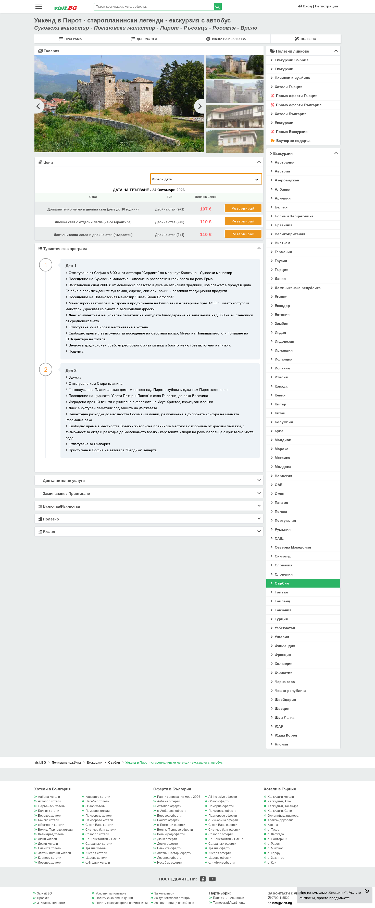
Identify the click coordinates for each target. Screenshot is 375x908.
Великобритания (289, 234)
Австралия (284, 162)
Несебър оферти (169, 862)
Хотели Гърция (288, 87)
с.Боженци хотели (51, 825)
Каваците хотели (97, 797)
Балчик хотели (48, 811)
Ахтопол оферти (169, 806)
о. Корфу (274, 853)
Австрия (282, 171)
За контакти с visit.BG (288, 893)
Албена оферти (168, 801)
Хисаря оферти (219, 853)
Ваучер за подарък (292, 141)
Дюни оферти (167, 839)
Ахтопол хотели (49, 801)
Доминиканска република (297, 288)
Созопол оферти (220, 834)
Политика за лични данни (114, 898)
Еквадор (282, 306)
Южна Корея (285, 735)
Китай (279, 413)
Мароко (281, 449)
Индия (280, 332)
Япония (281, 744)
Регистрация (326, 6)
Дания (280, 279)
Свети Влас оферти (222, 825)
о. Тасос (273, 829)
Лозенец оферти (169, 858)
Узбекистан (284, 628)
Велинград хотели (51, 834)
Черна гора (284, 682)
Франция (282, 655)
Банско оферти (168, 820)
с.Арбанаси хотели (52, 806)
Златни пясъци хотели (54, 853)
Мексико (282, 458)
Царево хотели (96, 858)
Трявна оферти (219, 848)
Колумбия (283, 422)
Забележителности (51, 903)
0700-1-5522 (280, 898)
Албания (282, 189)
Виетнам (282, 243)
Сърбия (281, 583)
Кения (279, 395)
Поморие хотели (97, 811)
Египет (280, 297)
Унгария (281, 637)
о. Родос (274, 843)
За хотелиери (164, 893)
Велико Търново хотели (55, 829)
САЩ (278, 538)
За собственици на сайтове (174, 903)
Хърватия (283, 673)
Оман (279, 494)
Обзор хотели (95, 806)
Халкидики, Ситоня (281, 811)
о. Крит (273, 862)
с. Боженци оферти (171, 825)
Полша (280, 511)
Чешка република (290, 691)
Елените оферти (169, 848)
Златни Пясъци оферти (174, 853)
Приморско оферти (222, 811)
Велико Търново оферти (175, 829)
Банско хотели (48, 820)
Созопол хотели (97, 834)
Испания (282, 368)
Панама (281, 503)
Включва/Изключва (228, 39)
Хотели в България (52, 789)
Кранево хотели (49, 858)
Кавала (273, 825)
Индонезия (284, 341)
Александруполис (280, 820)
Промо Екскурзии (291, 132)
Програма (73, 39)
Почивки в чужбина (292, 78)
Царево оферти (219, 858)
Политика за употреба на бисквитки (122, 903)
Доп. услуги (146, 39)
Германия (283, 252)
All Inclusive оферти (222, 797)
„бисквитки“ (337, 892)
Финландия (284, 646)
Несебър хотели (97, 801)
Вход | (308, 6)
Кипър (280, 404)
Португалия (285, 520)
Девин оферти (167, 843)
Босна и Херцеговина (294, 216)
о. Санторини (277, 839)
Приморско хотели (98, 815)
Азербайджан (286, 180)
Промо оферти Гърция (296, 96)
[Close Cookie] (366, 890)
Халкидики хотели (281, 797)
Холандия (283, 664)
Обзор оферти (219, 801)
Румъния (282, 529)
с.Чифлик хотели (97, 862)
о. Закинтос (276, 858)
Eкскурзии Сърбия (291, 60)
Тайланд (282, 601)
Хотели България (290, 114)
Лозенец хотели (49, 862)
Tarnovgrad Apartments (229, 902)
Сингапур (283, 556)
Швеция (281, 708)
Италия (281, 377)
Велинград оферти (171, 834)
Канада (281, 386)
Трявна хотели (96, 848)
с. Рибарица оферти (223, 820)
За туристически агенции (172, 898)
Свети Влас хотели (99, 825)
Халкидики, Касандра (283, 806)
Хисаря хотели (96, 853)
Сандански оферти (222, 843)
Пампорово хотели (99, 820)
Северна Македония (292, 547)
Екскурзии (283, 123)
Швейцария (285, 700)
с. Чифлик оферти (221, 862)
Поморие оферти (221, 806)
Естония (282, 315)
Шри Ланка (284, 717)
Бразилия (283, 225)
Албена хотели (49, 797)
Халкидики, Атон (280, 801)
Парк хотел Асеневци (228, 898)
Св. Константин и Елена (102, 839)
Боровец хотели (49, 815)
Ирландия (283, 350)
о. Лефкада (276, 834)
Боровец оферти (169, 815)
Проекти (43, 898)
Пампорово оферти (222, 815)
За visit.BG (44, 893)
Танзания (282, 610)
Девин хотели (48, 843)
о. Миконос (275, 848)
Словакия (283, 565)
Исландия (283, 359)
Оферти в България (172, 789)
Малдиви (282, 440)
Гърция (281, 270)
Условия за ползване (111, 893)
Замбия (281, 323)
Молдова (282, 467)
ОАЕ (278, 485)
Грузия (280, 261)
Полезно (308, 39)
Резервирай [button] (243, 208)
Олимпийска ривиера (283, 815)
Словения (283, 574)
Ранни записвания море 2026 (178, 797)
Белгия (281, 207)
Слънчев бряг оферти (224, 829)
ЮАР (278, 726)
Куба (278, 431)
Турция (281, 619)
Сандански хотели (98, 843)
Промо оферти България (298, 105)
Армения (282, 198)
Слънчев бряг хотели (100, 829)
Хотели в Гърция (280, 789)
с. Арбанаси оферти (171, 811)
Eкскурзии (283, 69)
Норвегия (283, 476)
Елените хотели (49, 848)
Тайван (281, 592)
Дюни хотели (47, 839)
